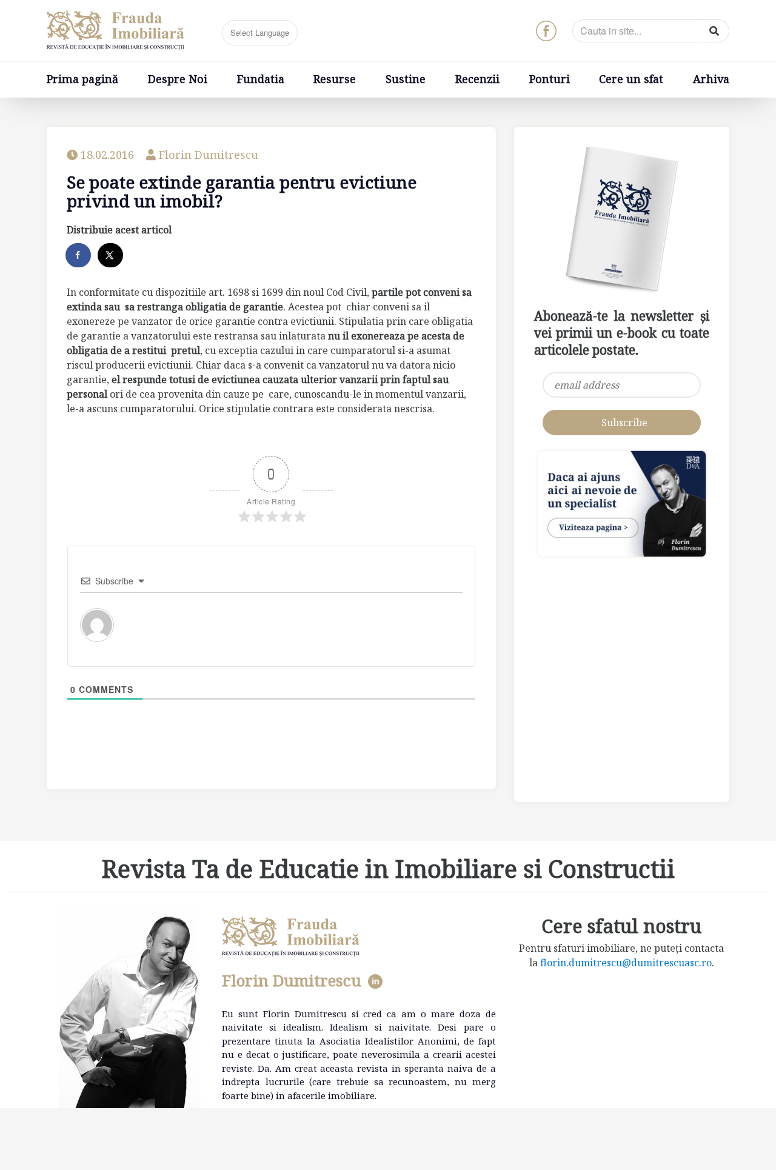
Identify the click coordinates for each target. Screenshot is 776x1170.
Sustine (406, 79)
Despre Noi (177, 79)
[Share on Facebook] (79, 255)
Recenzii (477, 79)
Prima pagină (82, 79)
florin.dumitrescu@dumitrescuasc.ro (626, 962)
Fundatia (260, 79)
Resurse (334, 79)
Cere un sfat (631, 79)
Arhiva (711, 79)
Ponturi (549, 79)
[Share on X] (111, 255)
